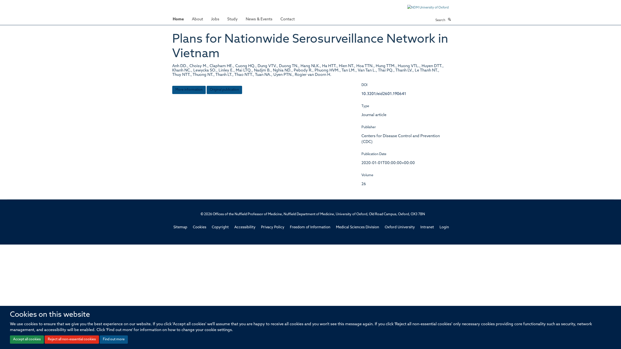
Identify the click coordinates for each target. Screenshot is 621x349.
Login (444, 227)
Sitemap (180, 227)
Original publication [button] (224, 90)
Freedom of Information (310, 227)
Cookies (199, 227)
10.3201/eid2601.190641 (383, 94)
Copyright (220, 227)
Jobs (215, 19)
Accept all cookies (27, 339)
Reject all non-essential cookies (72, 339)
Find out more (114, 339)
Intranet (427, 227)
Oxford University (400, 227)
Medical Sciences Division (357, 227)
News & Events (259, 19)
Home (178, 19)
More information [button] (189, 90)
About (197, 19)
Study (232, 19)
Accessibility (244, 227)
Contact (287, 19)
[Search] (449, 20)
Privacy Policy (272, 227)
